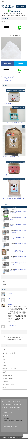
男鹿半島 (19, 407)
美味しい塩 (4, 410)
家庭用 (8, 90)
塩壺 (4, 359)
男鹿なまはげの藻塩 (21, 179)
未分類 (4, 284)
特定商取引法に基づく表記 (10, 426)
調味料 (15, 407)
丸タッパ (5, 401)
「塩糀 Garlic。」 (8, 175)
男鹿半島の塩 (5, 404)
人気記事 (14, 207)
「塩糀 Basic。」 (8, 103)
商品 (13, 107)
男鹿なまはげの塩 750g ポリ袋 (7, 79)
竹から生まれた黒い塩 (6, 212)
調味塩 (4, 388)
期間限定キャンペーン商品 (15, 90)
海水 (15, 401)
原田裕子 (10, 304)
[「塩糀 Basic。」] (14, 95)
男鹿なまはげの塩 (6, 218)
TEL (25, 2)
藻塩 (20, 401)
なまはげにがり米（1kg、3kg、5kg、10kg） (12, 157)
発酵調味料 (22, 90)
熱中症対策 (4, 412)
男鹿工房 (10, 293)
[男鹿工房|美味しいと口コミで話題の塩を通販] (14, 6)
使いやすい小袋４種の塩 (9, 353)
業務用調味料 (18, 410)
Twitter (20, 63)
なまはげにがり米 (5, 407)
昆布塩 (9, 404)
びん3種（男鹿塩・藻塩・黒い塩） (13, 122)
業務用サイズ (19, 404)
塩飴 (4, 362)
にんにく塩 (9, 412)
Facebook (7, 63)
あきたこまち (11, 401)
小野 (9, 298)
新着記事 (14, 209)
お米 (24, 126)
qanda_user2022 (12, 325)
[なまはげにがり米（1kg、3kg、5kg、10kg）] (14, 140)
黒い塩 (11, 407)
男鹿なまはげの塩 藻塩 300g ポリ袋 (13, 198)
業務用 (15, 179)
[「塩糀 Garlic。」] (14, 167)
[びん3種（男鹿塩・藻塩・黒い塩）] (14, 113)
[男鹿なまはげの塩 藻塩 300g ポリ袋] (14, 187)
